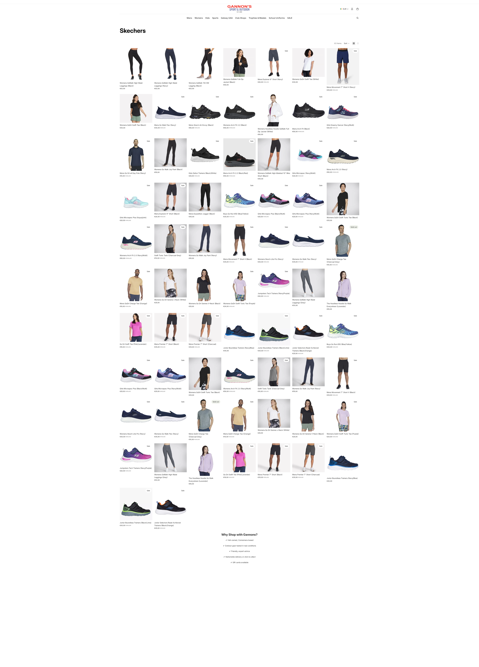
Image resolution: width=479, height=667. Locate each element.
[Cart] (357, 9)
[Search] (357, 18)
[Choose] (148, 77)
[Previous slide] (123, 64)
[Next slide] (148, 64)
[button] (347, 43)
